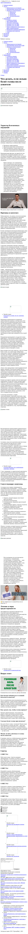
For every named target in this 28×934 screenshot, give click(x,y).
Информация (7, 18)
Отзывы (6, 36)
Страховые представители (13, 31)
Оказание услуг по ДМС (13, 24)
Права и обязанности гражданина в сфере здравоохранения (16, 27)
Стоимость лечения (12, 20)
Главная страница (8, 5)
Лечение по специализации (14, 10)
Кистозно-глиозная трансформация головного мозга (14, 901)
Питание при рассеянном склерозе (15, 824)
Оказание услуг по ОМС (13, 25)
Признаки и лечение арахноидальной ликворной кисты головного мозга (13, 909)
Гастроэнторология (14, 16)
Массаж (9, 17)
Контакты (6, 35)
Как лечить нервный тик (10, 923)
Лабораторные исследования (14, 8)
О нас (8, 32)
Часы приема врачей (12, 21)
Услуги (5, 6)
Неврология (13, 12)
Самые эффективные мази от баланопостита (12, 878)
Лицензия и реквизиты (12, 22)
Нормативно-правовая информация (16, 29)
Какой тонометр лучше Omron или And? (11, 886)
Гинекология (13, 14)
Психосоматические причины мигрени (17, 846)
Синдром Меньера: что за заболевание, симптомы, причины (13, 468)
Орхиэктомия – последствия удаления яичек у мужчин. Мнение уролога (12, 897)
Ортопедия (12, 13)
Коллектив (6, 33)
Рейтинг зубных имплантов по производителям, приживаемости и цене (17, 835)
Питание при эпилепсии (13, 856)
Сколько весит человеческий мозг (12, 670)
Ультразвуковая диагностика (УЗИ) (15, 9)
